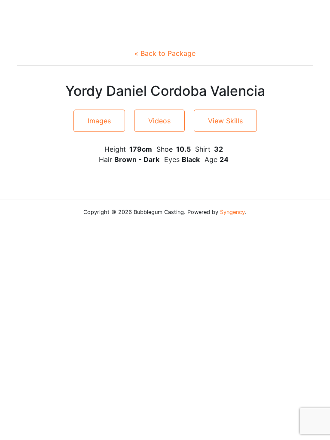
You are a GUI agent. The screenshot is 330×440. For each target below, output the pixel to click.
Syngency (232, 212)
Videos (159, 120)
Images (99, 120)
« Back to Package (165, 53)
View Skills (225, 120)
